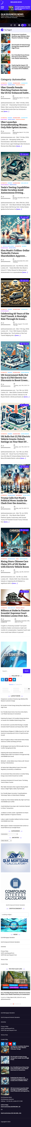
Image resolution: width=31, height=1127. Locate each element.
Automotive (4, 83)
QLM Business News (12, 14)
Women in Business (20, 84)
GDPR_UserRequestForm (7, 953)
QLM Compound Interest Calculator (10, 942)
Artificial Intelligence (8, 246)
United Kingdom (5, 184)
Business (10, 83)
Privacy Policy (4, 951)
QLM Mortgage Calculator (8, 937)
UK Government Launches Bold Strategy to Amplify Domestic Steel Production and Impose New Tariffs (20, 1090)
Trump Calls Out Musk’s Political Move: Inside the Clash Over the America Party (14, 502)
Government (19, 495)
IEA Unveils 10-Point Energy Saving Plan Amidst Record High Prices (21, 46)
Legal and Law (24, 183)
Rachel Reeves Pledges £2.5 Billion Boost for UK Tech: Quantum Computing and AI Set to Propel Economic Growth (15, 733)
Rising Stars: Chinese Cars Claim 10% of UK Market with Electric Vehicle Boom (15, 564)
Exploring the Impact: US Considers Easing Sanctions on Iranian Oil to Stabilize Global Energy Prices (21, 67)
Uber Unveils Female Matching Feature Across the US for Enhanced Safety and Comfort (15, 91)
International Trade (8, 987)
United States (11, 84)
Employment (4, 84)
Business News (16, 83)
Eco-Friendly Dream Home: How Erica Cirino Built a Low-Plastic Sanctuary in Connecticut (20, 57)
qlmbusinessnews (5, 98)
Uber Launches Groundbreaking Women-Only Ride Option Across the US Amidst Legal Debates (14, 127)
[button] (3, 989)
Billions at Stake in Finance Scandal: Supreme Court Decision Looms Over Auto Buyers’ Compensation (15, 614)
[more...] (6, 111)
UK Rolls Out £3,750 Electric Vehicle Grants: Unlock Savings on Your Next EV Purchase (15, 440)
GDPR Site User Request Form (9, 955)
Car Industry (24, 83)
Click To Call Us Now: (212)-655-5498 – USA (11, 1113)
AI (1, 246)
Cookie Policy (4, 964)
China (17, 558)
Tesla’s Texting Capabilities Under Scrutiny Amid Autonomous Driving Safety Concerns (15, 191)
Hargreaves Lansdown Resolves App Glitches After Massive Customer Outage (21, 36)
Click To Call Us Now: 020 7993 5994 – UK (10, 1106)
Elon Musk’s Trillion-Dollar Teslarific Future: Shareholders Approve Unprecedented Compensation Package (15, 256)
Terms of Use (4, 959)
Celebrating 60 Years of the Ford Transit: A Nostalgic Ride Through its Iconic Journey (15, 317)
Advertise (3, 946)
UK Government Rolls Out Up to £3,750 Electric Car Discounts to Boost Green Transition (14, 379)
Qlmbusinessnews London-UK (6, 621)
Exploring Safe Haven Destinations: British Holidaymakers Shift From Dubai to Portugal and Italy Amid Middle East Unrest (15, 754)
